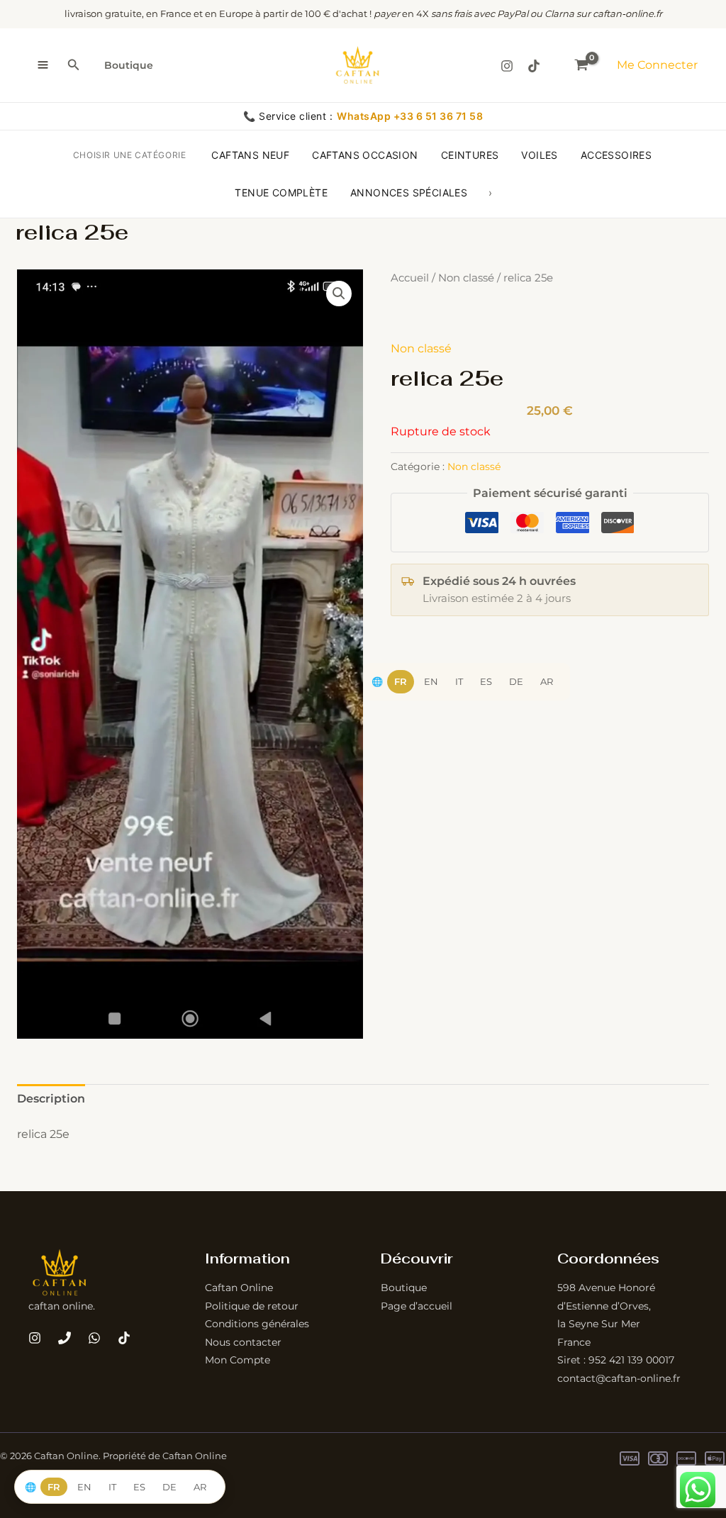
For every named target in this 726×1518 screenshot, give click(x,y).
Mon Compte (237, 1360)
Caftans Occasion (365, 155)
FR (400, 681)
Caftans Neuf (250, 155)
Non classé (466, 278)
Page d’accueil (416, 1306)
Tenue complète (281, 192)
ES (486, 681)
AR (546, 681)
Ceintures (470, 155)
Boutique (128, 65)
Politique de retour (251, 1306)
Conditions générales (257, 1323)
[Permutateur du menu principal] (42, 65)
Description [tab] (51, 1098)
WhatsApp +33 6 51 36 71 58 (410, 116)
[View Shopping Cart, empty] (581, 64)
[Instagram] (507, 66)
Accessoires (616, 155)
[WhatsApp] (94, 1338)
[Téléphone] (64, 1338)
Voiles (539, 155)
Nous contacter (243, 1342)
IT (459, 681)
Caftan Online (239, 1287)
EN (431, 681)
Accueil (410, 278)
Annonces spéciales (408, 192)
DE (516, 681)
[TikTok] (533, 66)
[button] (73, 65)
